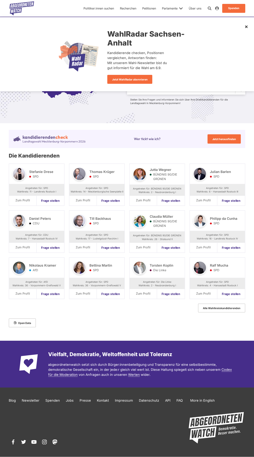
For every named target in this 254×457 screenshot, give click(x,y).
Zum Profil (22, 200)
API (168, 400)
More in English (202, 400)
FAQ (179, 400)
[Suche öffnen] (209, 8)
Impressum (124, 400)
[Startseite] (22, 8)
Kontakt (103, 400)
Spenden (52, 400)
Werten (134, 375)
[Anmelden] (217, 8)
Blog (12, 400)
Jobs (70, 400)
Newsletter (30, 400)
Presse (85, 400)
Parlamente (170, 8)
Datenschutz (149, 400)
